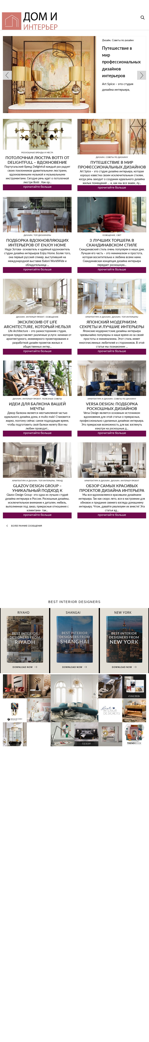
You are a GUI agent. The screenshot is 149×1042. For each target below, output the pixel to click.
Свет (118, 235)
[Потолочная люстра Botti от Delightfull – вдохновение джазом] (37, 134)
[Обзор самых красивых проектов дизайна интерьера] (111, 460)
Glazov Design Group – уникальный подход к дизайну (37, 490)
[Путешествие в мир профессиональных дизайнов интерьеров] (111, 136)
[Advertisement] (74, 564)
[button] (144, 639)
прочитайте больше (37, 186)
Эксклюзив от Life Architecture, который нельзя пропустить (37, 327)
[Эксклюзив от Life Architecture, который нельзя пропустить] (37, 296)
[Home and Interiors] (60, 19)
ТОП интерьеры (130, 317)
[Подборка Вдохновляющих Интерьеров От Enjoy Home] (37, 214)
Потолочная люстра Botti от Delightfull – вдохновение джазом (37, 162)
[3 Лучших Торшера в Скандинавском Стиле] (111, 214)
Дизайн (31, 40)
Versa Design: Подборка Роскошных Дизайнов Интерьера (112, 408)
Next (141, 75)
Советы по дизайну (48, 40)
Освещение (108, 235)
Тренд (59, 481)
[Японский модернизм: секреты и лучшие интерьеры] (111, 296)
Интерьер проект (35, 317)
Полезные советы (52, 399)
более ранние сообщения (26, 526)
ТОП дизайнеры (42, 235)
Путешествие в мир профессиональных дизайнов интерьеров (46, 62)
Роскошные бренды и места (37, 153)
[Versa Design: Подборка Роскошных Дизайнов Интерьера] (111, 378)
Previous (7, 75)
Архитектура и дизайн (98, 317)
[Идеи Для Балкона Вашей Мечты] (37, 378)
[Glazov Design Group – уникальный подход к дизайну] (37, 460)
